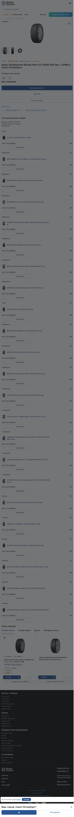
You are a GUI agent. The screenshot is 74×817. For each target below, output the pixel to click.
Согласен (26, 799)
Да (19, 812)
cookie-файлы (16, 799)
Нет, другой (54, 812)
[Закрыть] (71, 807)
